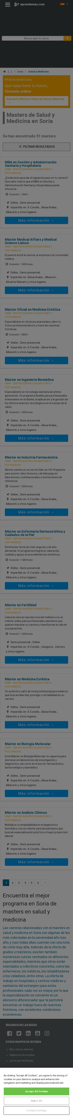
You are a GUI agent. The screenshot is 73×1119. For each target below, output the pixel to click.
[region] (36, 1093)
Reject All (36, 1100)
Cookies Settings (36, 1110)
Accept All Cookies (36, 1091)
